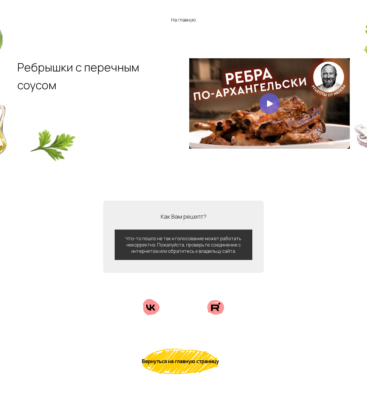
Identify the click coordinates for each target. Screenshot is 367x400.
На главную (183, 20)
